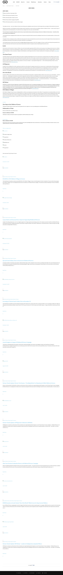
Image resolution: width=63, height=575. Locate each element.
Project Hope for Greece (9, 5)
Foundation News (6, 500)
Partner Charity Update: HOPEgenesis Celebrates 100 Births (17, 422)
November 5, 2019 (6, 325)
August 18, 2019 (5, 365)
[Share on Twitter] (32, 565)
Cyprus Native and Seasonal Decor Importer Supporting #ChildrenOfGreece (21, 219)
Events (4, 299)
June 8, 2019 (5, 526)
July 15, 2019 (5, 485)
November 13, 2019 (6, 284)
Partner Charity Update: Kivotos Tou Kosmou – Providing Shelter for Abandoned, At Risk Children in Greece (29, 383)
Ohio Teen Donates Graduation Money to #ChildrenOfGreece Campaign (20, 463)
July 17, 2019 (5, 405)
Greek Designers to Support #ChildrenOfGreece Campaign (17, 342)
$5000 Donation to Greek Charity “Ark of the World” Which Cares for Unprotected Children (25, 503)
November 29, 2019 (6, 243)
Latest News (5, 176)
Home (3, 5)
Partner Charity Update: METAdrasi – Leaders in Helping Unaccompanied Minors (22, 543)
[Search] (59, 2)
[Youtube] (58, 2)
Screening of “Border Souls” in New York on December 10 (17, 301)
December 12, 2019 (6, 161)
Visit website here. (14, 61)
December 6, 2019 (6, 202)
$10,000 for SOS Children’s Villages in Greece (14, 179)
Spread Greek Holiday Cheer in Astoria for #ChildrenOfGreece (18, 260)
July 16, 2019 (5, 446)
